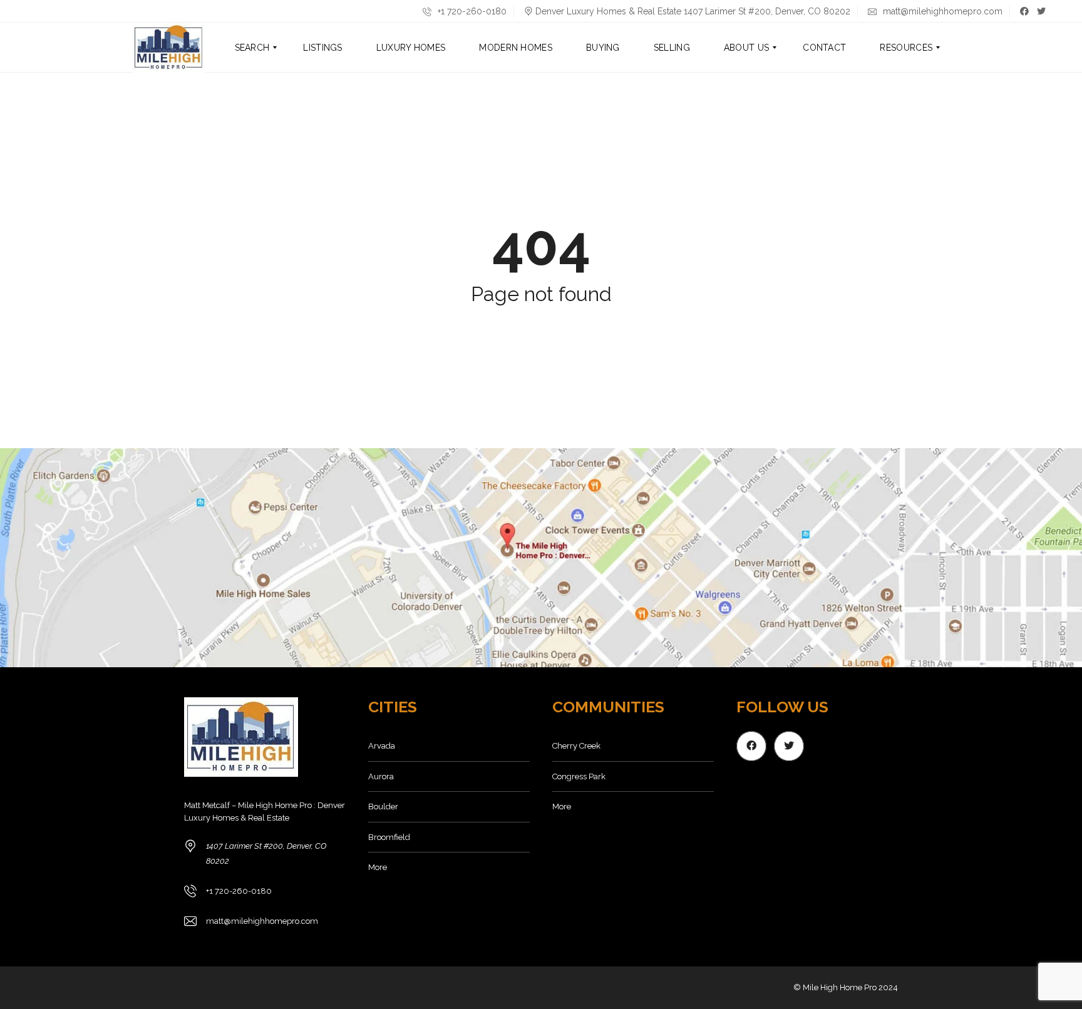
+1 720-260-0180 (471, 11)
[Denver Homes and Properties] (169, 48)
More (377, 867)
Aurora (381, 776)
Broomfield (389, 837)
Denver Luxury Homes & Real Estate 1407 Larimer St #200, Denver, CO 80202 (692, 11)
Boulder (383, 806)
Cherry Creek (576, 745)
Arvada (381, 745)
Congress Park (578, 776)
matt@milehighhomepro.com (941, 11)
